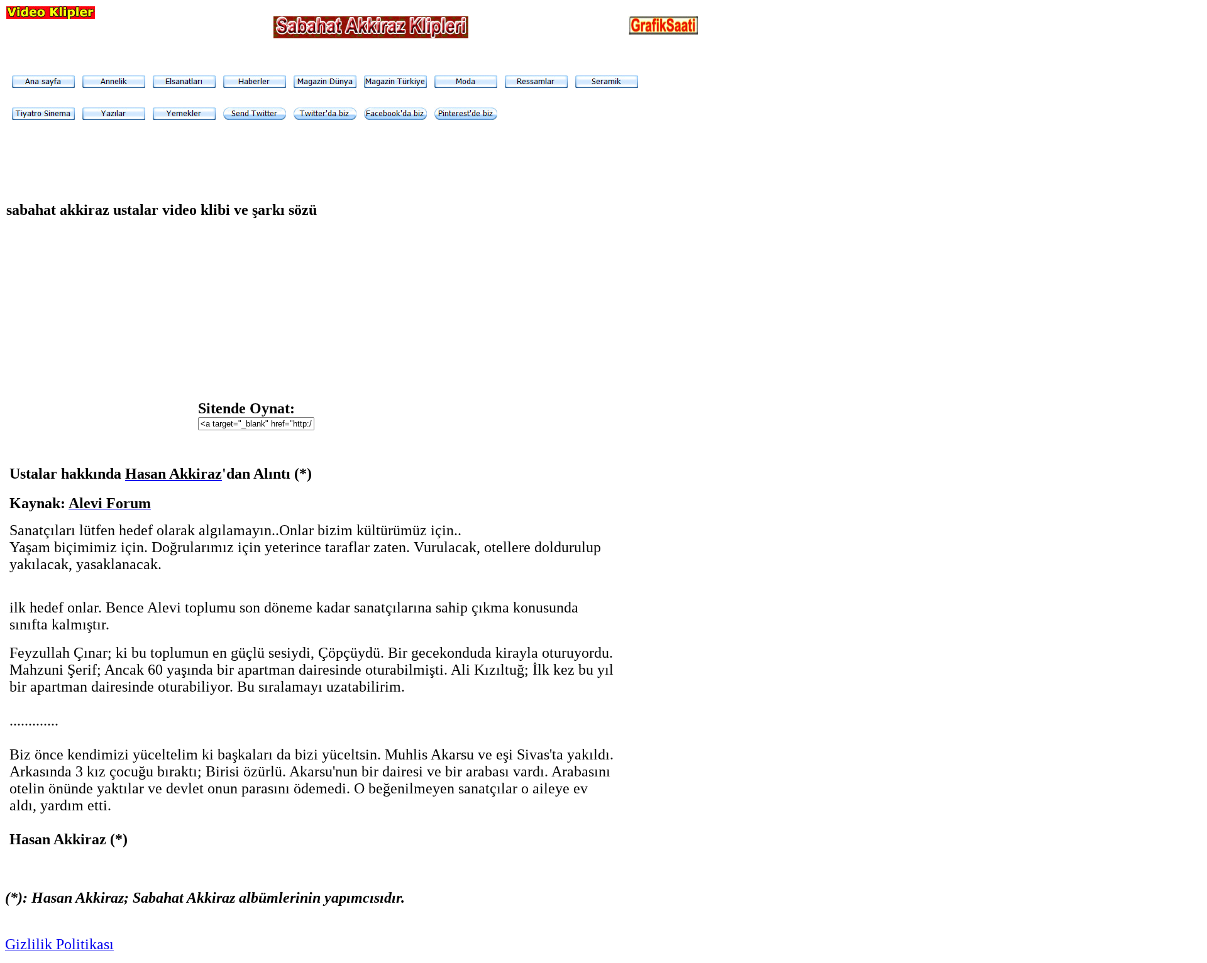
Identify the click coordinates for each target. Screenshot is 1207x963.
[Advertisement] (496, 315)
